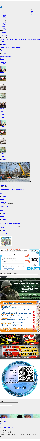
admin (5, 44)
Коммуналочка (2, 193)
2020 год (4, 15)
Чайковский (3, 33)
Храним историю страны (5, 29)
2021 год (4, 22)
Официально (3, 26)
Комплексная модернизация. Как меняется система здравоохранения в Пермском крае (12, 60)
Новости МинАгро (2, 54)
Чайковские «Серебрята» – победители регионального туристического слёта (11, 47)
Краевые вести (2, 59)
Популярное (4, 64)
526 (6, 233)
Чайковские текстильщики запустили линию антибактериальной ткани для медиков (12, 189)
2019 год (4, 14)
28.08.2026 (2, 44)
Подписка (3, 12)
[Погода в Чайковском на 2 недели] (10, 406)
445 (2, 233)
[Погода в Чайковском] (6, 405)
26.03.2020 (2, 159)
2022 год (4, 16)
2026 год (4, 19)
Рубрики (1, 401)
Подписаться (3, 276)
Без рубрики (2, 41)
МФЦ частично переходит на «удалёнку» (6, 206)
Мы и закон (1, 111)
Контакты (3, 11)
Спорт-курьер (2, 108)
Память (1, 50)
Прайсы (3, 13)
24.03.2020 (2, 219)
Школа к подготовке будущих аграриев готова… (7, 56)
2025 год (4, 18)
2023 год (4, 17)
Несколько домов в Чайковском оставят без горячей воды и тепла (9, 217)
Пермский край (4, 32)
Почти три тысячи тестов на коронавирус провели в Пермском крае (10, 223)
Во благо (1, 81)
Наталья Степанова (4, 35)
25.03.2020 (2, 196)
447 (4, 233)
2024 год (4, 24)
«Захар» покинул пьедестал (4, 183)
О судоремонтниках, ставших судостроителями (5, 91)
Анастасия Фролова (4, 34)
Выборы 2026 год (5, 28)
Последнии (4, 63)
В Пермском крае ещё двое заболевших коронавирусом (8, 200)
